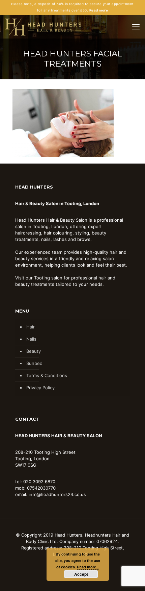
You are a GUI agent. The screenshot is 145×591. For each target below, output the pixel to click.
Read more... (88, 566)
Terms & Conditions (46, 375)
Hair (30, 326)
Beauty (33, 351)
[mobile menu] (136, 26)
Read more (98, 10)
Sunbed (34, 363)
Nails (31, 339)
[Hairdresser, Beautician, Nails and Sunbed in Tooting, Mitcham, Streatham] (43, 26)
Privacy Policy (40, 387)
